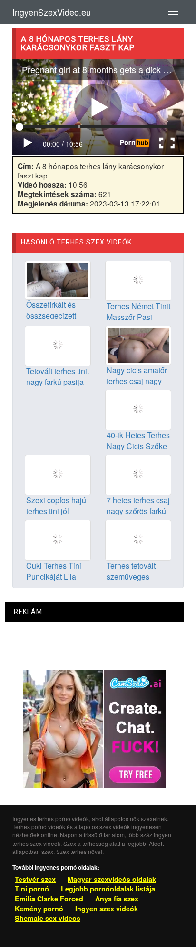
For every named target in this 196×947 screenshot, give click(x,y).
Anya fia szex (116, 898)
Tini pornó (32, 888)
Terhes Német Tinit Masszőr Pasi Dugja (138, 316)
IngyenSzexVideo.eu (51, 12)
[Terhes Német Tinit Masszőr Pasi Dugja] (138, 279)
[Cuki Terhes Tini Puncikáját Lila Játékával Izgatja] (58, 539)
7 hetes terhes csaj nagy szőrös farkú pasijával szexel (138, 511)
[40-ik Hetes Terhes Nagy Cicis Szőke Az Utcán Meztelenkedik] (138, 408)
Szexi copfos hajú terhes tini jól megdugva (56, 511)
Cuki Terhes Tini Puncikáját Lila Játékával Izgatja (54, 576)
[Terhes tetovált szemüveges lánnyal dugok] (138, 539)
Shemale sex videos (47, 918)
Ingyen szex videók (106, 908)
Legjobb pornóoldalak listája (108, 888)
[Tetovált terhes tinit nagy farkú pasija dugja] (58, 345)
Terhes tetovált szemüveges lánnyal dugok (131, 576)
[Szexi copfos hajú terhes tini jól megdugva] (58, 473)
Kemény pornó (39, 908)
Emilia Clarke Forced (49, 898)
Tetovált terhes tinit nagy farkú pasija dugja (57, 382)
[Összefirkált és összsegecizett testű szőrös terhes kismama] (58, 279)
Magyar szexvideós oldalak (112, 879)
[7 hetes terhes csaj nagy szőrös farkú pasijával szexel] (138, 473)
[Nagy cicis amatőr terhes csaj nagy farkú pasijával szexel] (138, 344)
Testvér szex (35, 879)
